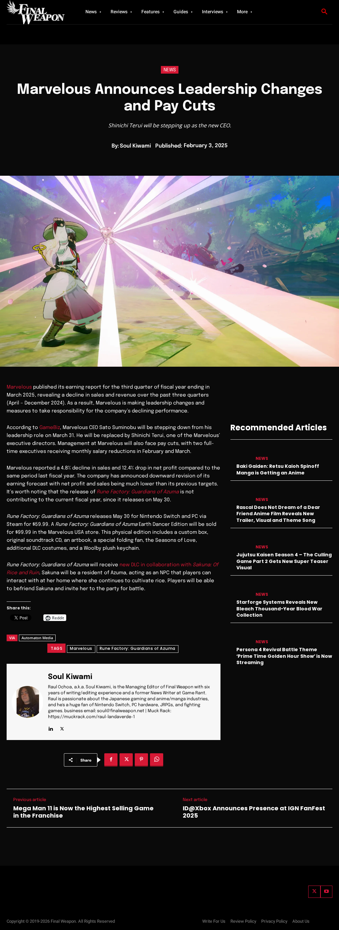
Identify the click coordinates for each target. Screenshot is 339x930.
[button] (324, 12)
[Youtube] (326, 892)
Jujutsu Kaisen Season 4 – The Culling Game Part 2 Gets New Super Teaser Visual (284, 561)
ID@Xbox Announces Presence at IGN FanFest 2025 (254, 812)
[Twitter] (314, 892)
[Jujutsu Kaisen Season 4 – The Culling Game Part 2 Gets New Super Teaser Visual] (240, 541)
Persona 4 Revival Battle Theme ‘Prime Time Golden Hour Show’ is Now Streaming (284, 656)
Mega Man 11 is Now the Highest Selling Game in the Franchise (83, 812)
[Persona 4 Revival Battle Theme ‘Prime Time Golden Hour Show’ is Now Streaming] (240, 636)
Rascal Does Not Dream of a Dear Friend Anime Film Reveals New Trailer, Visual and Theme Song (278, 514)
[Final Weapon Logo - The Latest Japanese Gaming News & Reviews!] (37, 12)
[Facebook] (111, 760)
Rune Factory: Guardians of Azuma (137, 648)
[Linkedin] (50, 727)
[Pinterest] (141, 760)
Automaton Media (37, 637)
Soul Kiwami (135, 146)
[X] (62, 727)
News (170, 70)
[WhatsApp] (156, 760)
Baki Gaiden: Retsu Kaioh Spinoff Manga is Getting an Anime (277, 469)
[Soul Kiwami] (30, 701)
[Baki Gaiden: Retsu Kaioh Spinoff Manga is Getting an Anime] (240, 453)
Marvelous (19, 387)
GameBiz (49, 427)
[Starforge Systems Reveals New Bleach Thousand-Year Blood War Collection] (240, 589)
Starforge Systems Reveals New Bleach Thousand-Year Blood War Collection (279, 608)
